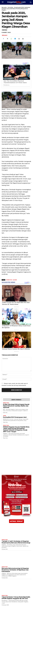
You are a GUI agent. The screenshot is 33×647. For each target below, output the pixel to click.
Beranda (4, 7)
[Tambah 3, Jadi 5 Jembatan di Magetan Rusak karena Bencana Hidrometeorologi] (16, 531)
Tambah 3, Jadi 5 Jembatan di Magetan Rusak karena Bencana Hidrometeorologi (16, 542)
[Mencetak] (23, 38)
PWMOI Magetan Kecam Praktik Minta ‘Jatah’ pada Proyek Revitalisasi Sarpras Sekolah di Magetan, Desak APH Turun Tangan (16, 429)
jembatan (9, 279)
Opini (4, 415)
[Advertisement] (16, 455)
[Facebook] (3, 38)
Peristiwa (10, 7)
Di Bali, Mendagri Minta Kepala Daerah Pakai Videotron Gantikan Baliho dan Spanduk (16, 406)
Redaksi (4, 35)
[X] (7, 38)
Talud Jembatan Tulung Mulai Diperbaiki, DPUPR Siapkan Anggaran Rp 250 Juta (16, 597)
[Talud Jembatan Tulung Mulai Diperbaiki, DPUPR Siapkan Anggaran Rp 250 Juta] (16, 586)
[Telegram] (15, 38)
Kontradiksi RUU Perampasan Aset (15, 417)
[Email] (19, 38)
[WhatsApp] (11, 38)
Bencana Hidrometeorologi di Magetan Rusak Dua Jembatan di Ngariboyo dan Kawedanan (15, 570)
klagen (15, 279)
